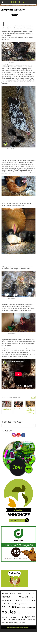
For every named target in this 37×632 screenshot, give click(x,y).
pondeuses (23, 604)
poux (28, 613)
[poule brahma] (18, 272)
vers (23, 623)
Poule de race (18, 2)
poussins (21, 613)
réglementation (14, 620)
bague (19, 593)
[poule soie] (18, 42)
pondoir (32, 604)
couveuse (7, 596)
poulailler (9, 607)
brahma (27, 593)
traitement (31, 620)
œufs (14, 603)
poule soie (31, 608)
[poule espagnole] (18, 87)
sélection (24, 620)
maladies (7, 600)
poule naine (21, 608)
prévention (28, 617)
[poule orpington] (18, 208)
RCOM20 (5, 620)
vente (17, 622)
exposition (27, 597)
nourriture (27, 601)
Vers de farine (18, 409)
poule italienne (7, 409)
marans (18, 600)
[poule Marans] (18, 313)
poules (9, 612)
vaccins (10, 623)
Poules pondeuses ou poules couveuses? (30, 410)
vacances (5, 623)
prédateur (14, 617)
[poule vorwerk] (18, 177)
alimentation (8, 593)
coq (34, 593)
